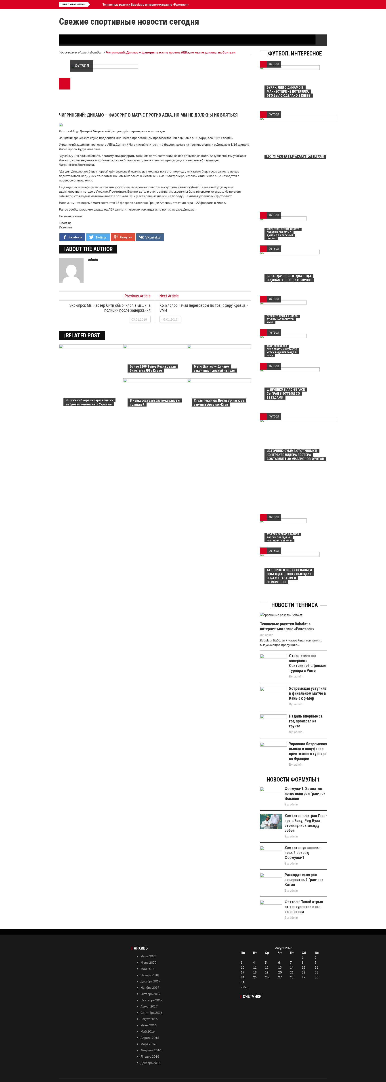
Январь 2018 (150, 975)
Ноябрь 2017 (150, 987)
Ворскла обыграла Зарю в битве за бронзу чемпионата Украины (89, 402)
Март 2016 (148, 1044)
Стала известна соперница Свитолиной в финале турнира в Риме (307, 663)
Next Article (169, 296)
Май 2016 (148, 1031)
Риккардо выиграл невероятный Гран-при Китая (304, 879)
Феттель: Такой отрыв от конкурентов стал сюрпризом (304, 906)
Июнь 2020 (148, 962)
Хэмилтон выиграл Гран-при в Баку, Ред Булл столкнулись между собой (306, 823)
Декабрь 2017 (150, 981)
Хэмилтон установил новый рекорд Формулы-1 (302, 852)
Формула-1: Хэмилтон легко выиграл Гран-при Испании (305, 793)
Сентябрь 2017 (151, 1000)
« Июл (245, 987)
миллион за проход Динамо (175, 209)
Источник (65, 227)
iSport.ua (65, 223)
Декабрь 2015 (150, 1063)
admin (93, 259)
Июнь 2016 (148, 1025)
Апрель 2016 (150, 1037)
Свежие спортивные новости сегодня (129, 21)
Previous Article (138, 296)
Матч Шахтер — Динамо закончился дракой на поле (214, 368)
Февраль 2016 (151, 1050)
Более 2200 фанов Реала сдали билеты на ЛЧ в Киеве (153, 368)
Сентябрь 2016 (151, 1012)
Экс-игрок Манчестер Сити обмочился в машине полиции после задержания (110, 308)
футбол (82, 65)
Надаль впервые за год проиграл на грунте (306, 721)
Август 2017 (149, 1006)
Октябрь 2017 (150, 994)
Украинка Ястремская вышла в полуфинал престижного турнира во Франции (308, 751)
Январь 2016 (150, 1056)
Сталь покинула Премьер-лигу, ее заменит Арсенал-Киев (219, 402)
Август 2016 (149, 1019)
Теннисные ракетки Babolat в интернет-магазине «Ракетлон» (146, 4)
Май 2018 (148, 969)
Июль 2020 (148, 956)
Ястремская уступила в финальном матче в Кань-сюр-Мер (308, 693)
